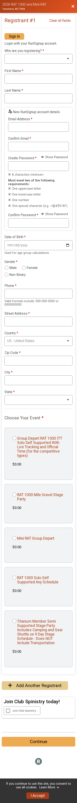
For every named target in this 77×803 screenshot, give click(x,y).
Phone (10, 286)
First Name (13, 71)
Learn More (47, 787)
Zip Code (12, 353)
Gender (11, 262)
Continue (38, 741)
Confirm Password (23, 215)
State (9, 392)
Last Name (13, 90)
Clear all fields (60, 21)
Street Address (17, 314)
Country (11, 333)
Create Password (22, 158)
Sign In (14, 36)
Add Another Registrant (38, 685)
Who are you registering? (24, 51)
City (8, 372)
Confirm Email (19, 139)
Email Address (20, 119)
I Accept (38, 796)
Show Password (56, 157)
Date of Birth (15, 237)
